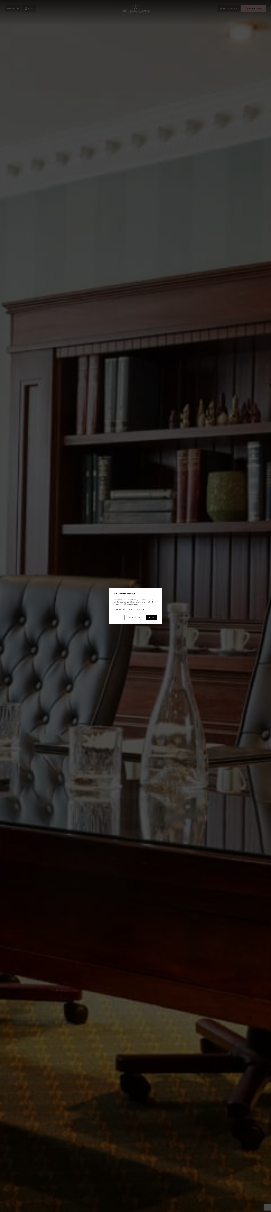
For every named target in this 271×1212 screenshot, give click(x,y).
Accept (151, 617)
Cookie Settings (134, 617)
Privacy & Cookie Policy (125, 609)
